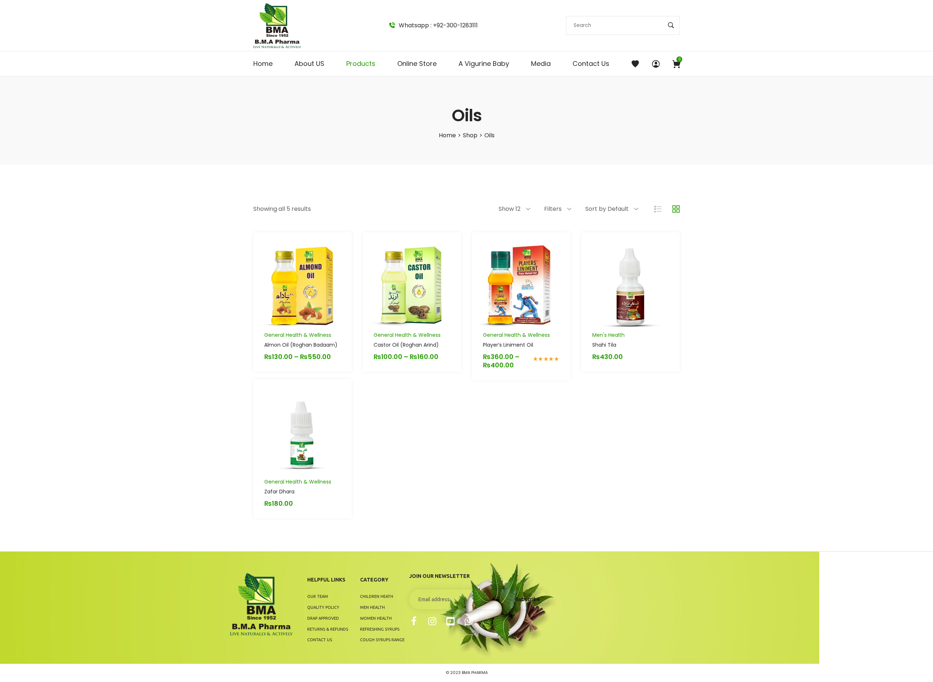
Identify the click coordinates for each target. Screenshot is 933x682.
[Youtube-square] (450, 621)
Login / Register (655, 63)
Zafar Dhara (279, 491)
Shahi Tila (604, 344)
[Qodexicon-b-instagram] (432, 621)
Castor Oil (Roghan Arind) (406, 344)
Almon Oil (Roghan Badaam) (300, 344)
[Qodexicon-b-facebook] (414, 621)
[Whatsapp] (468, 621)
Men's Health (608, 335)
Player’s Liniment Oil (508, 344)
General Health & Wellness (297, 335)
